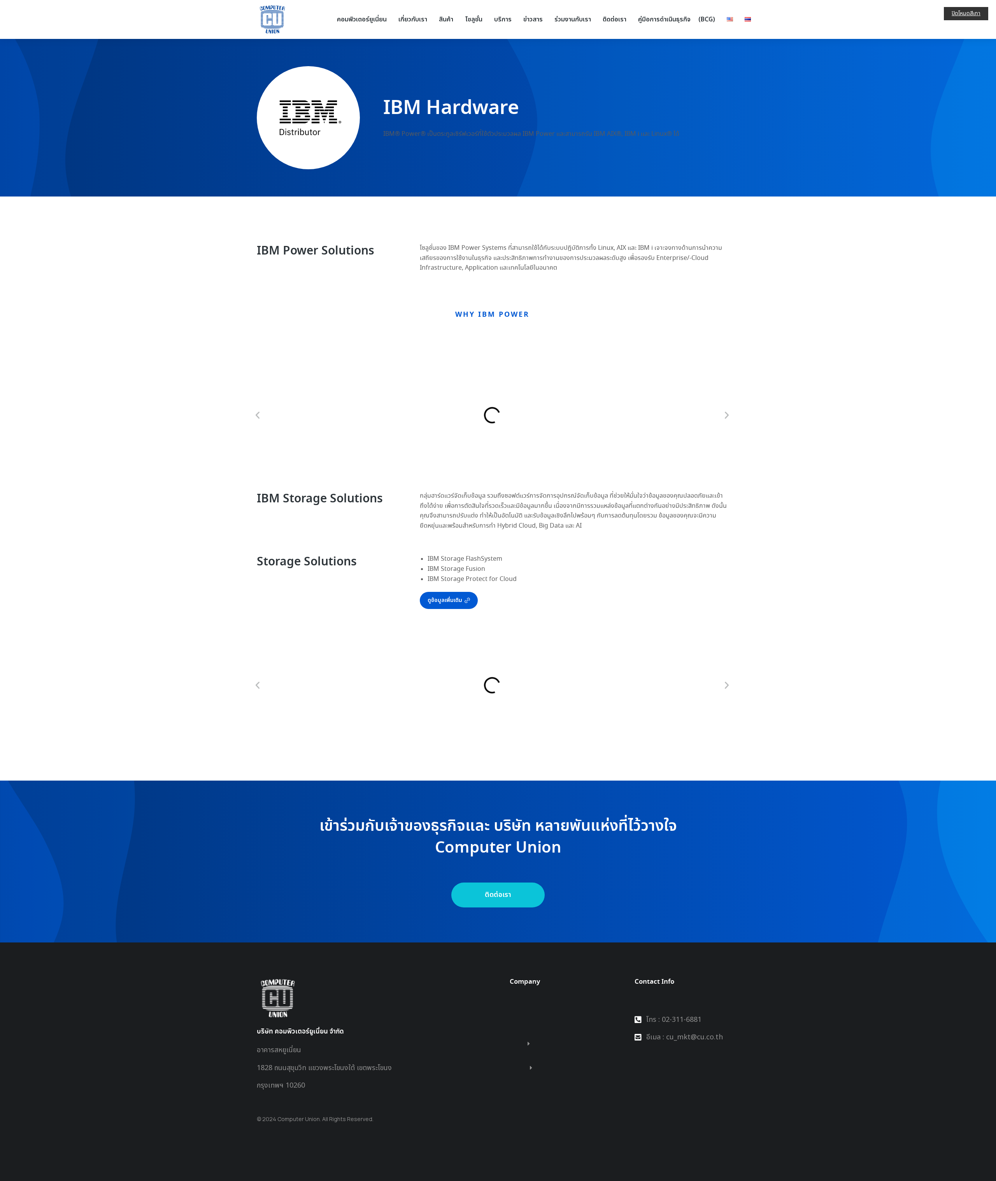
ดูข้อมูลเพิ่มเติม (445, 600)
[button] (257, 415)
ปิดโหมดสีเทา (966, 14)
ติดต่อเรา (498, 895)
